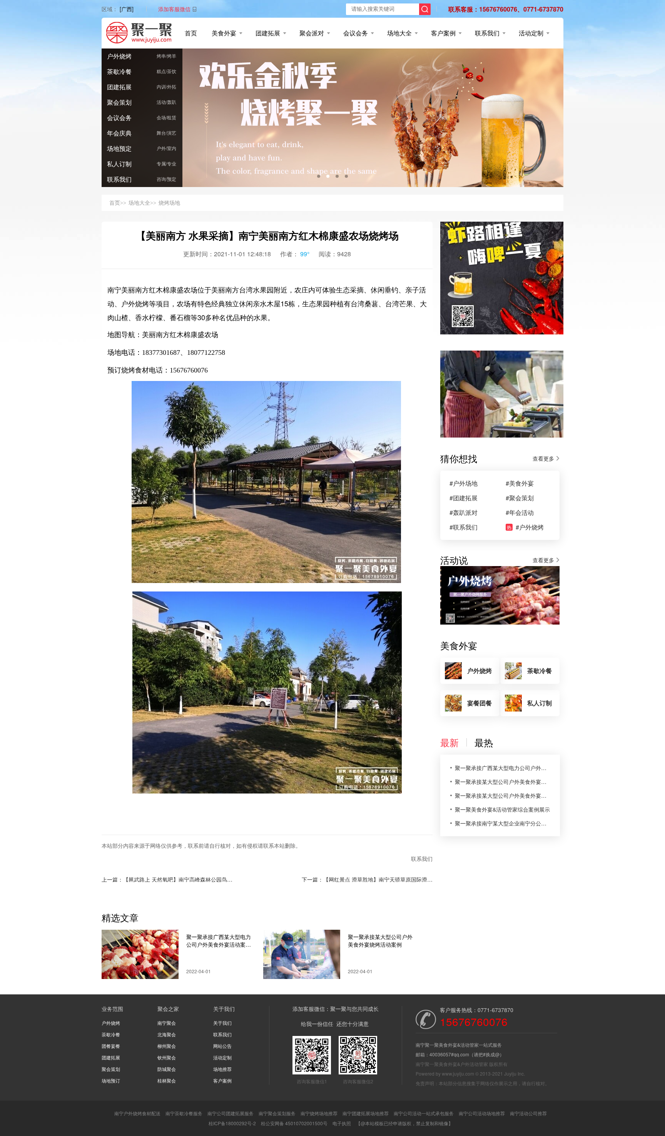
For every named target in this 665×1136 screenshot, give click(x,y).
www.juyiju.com (458, 1073)
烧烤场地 (169, 202)
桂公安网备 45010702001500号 (294, 1123)
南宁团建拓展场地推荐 (366, 1113)
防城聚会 (166, 1069)
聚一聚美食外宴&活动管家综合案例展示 (502, 809)
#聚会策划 (520, 497)
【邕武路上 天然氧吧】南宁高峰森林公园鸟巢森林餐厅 (188, 879)
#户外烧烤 (525, 527)
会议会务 (355, 32)
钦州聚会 (166, 1057)
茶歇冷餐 (119, 71)
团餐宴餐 (111, 1045)
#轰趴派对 (463, 512)
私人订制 (119, 163)
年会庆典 (119, 133)
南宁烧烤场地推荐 (319, 1113)
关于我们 (222, 1022)
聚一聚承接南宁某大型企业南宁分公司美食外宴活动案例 (503, 823)
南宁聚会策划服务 (277, 1113)
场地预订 (111, 1080)
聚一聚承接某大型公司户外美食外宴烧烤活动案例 (380, 940)
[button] (318, 176)
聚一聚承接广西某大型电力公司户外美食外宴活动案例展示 (218, 940)
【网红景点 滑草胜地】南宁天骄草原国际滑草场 (380, 879)
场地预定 (119, 148)
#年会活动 (520, 512)
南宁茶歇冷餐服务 (183, 1113)
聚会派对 (311, 32)
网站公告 (222, 1045)
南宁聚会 (166, 1022)
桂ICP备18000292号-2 (232, 1123)
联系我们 (487, 32)
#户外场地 (463, 483)
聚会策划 (119, 102)
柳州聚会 (166, 1045)
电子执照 (341, 1123)
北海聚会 (166, 1034)
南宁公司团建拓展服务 (230, 1113)
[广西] (127, 9)
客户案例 (443, 32)
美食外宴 (224, 32)
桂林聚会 (166, 1080)
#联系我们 (463, 527)
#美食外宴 (520, 483)
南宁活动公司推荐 (528, 1113)
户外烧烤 (119, 56)
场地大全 (399, 32)
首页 (191, 32)
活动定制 (531, 32)
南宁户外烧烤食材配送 (137, 1113)
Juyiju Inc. (514, 1073)
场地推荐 (222, 1069)
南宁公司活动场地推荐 (482, 1113)
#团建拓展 (463, 497)
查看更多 (543, 458)
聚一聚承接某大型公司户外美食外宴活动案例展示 (503, 795)
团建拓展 (268, 32)
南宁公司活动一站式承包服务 (424, 1113)
